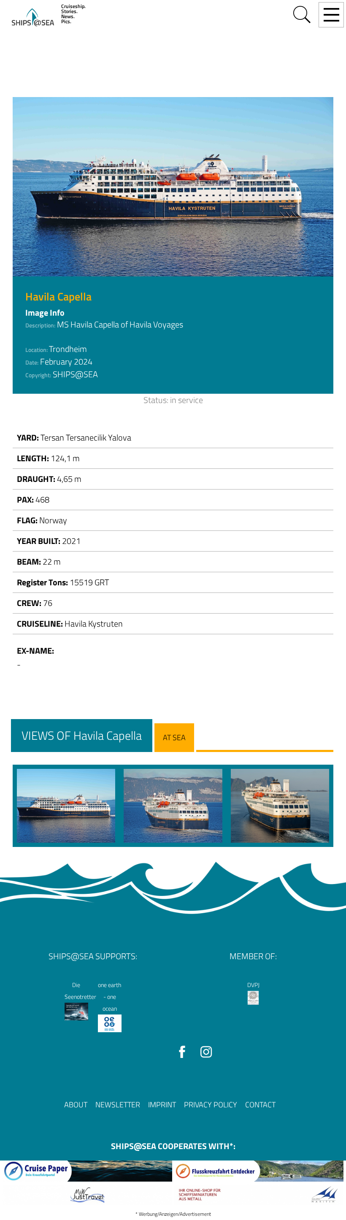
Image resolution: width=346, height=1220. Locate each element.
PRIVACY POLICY (210, 1104)
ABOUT (75, 1104)
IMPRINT (162, 1104)
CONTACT (260, 1104)
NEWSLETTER (117, 1104)
